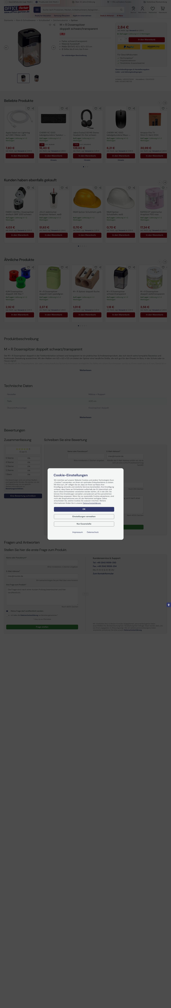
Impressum (77, 532)
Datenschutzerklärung (92, 503)
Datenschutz (93, 532)
